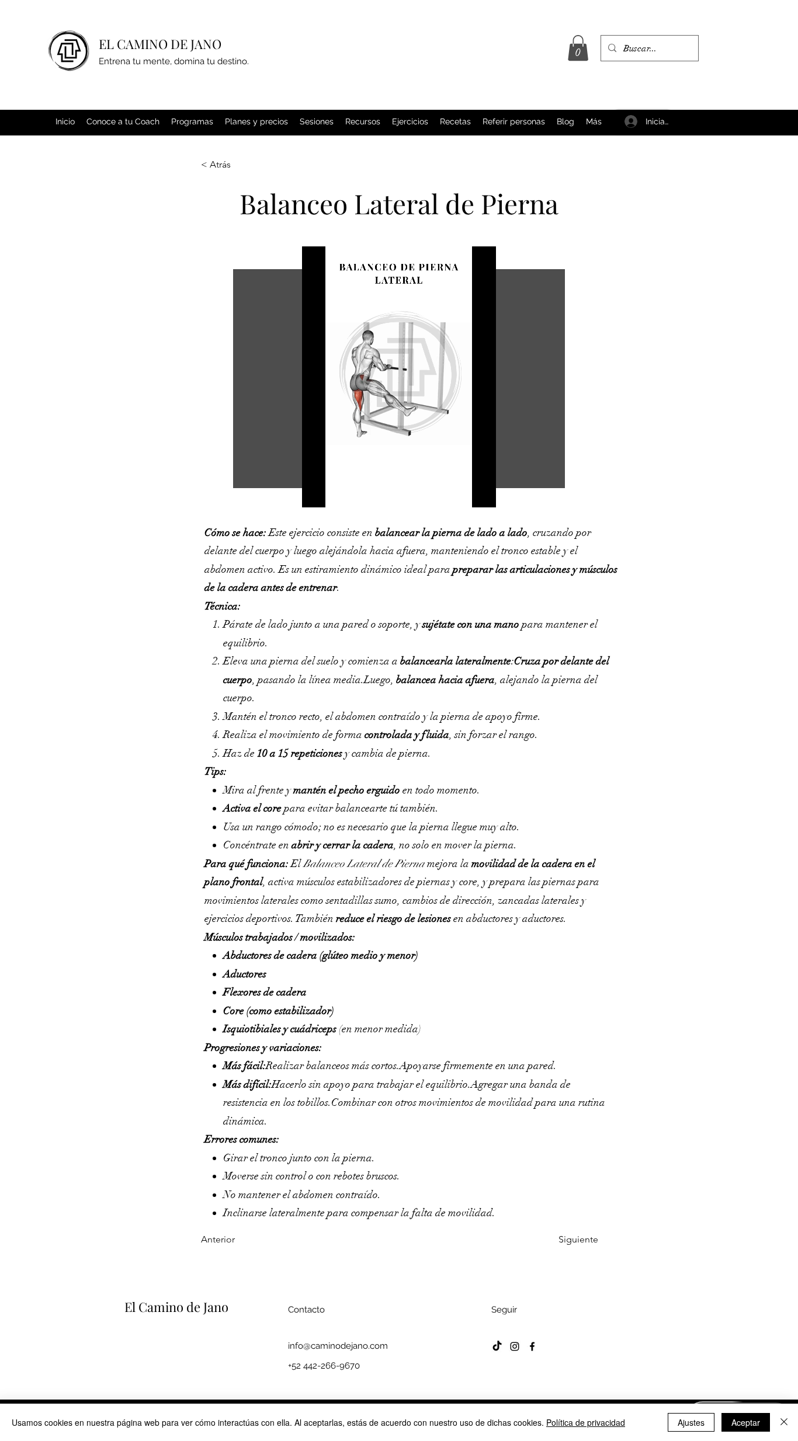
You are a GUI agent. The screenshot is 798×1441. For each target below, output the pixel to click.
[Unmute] (337, 491)
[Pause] (317, 491)
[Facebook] (532, 1346)
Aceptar (745, 1422)
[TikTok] (497, 1346)
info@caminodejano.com (338, 1346)
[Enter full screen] (480, 491)
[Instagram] (515, 1346)
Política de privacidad (585, 1422)
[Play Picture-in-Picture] (460, 491)
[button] (578, 48)
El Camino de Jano (176, 1306)
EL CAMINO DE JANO (160, 44)
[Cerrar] (784, 1422)
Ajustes (691, 1422)
